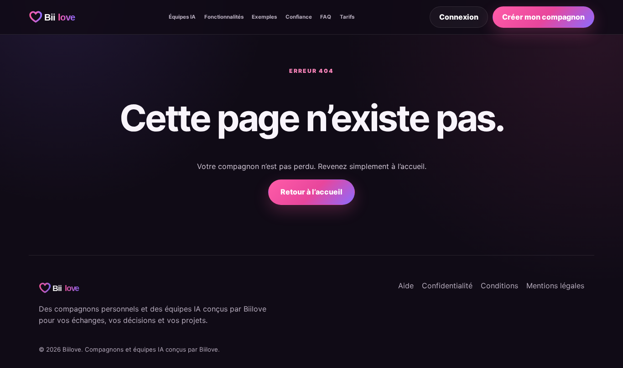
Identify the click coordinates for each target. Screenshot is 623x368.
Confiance (299, 17)
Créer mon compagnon (543, 16)
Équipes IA (182, 17)
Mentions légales (555, 285)
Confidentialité (447, 285)
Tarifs (347, 17)
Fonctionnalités (224, 17)
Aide (406, 285)
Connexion (458, 16)
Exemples (264, 17)
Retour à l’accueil (311, 191)
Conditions (499, 285)
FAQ (325, 17)
